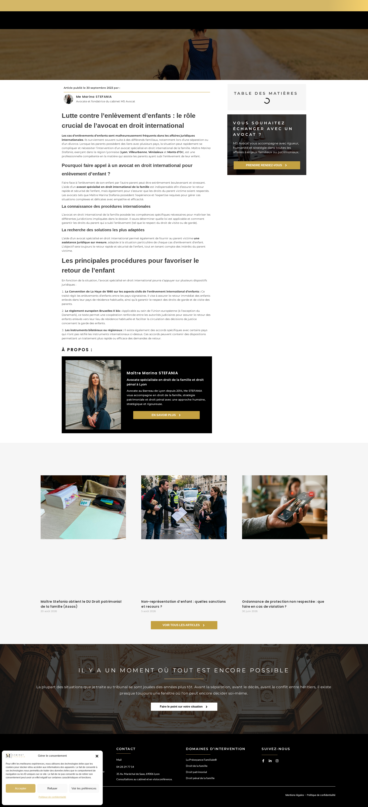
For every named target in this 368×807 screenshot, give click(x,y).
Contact (279, 21)
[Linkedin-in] (270, 760)
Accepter (20, 788)
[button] (97, 756)
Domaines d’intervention (178, 21)
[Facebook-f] (263, 760)
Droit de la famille (196, 765)
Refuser (52, 788)
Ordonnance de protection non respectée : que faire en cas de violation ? (283, 604)
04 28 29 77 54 (285, 5)
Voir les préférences (83, 788)
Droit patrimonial (196, 772)
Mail (119, 759)
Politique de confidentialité (52, 797)
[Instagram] (277, 760)
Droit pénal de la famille (200, 778)
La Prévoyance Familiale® (201, 759)
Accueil (138, 21)
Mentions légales (294, 795)
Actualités (251, 21)
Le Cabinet (221, 21)
